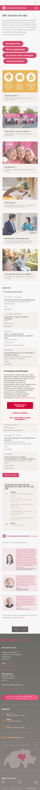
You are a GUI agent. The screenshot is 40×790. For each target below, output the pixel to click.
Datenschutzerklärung (27, 398)
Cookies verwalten (20, 413)
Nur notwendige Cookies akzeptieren (20, 418)
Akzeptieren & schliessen (20, 406)
